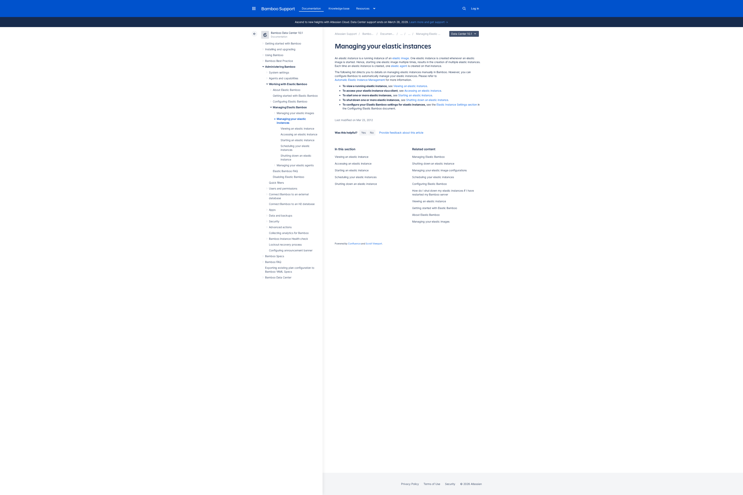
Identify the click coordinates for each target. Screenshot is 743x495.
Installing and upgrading (280, 49)
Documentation (311, 8)
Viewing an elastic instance (297, 128)
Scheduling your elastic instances (356, 177)
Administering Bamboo (280, 66)
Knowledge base (339, 8)
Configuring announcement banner (290, 250)
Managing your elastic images (295, 113)
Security (274, 221)
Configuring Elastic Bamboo (290, 101)
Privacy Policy (410, 484)
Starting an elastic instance (297, 140)
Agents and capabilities (283, 78)
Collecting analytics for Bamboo (289, 233)
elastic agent (399, 65)
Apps (272, 209)
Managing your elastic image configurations (439, 170)
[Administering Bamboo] (401, 33)
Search (464, 8)
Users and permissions (283, 188)
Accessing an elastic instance (299, 134)
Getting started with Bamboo (283, 43)
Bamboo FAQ (273, 262)
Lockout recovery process (285, 244)
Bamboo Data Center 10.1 (287, 32)
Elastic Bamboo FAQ (285, 171)
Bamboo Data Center (278, 277)
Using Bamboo (274, 55)
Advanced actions (280, 227)
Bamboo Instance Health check (288, 238)
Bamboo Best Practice (279, 60)
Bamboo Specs (274, 256)
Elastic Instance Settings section (457, 104)
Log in (475, 8)
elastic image (400, 58)
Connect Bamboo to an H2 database (292, 204)
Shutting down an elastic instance (427, 100)
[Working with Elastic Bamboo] (409, 33)
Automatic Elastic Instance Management (360, 79)
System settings (279, 72)
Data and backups (280, 215)
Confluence (354, 243)
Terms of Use (432, 484)
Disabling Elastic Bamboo (288, 176)
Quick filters (276, 182)
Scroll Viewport (374, 243)
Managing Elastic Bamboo (290, 107)
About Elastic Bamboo (286, 89)
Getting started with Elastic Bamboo (295, 95)
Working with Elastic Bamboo (288, 84)
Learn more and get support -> (428, 22)
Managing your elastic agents (295, 165)
